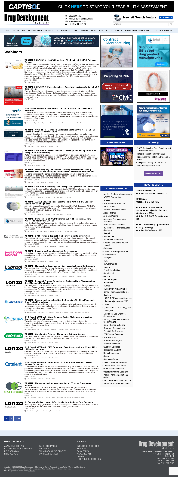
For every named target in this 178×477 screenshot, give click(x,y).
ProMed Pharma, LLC (113, 340)
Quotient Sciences (111, 347)
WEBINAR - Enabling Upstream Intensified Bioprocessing (50, 251)
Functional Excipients (63, 197)
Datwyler (107, 257)
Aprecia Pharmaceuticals (114, 209)
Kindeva (107, 295)
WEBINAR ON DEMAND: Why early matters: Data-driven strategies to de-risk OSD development (61, 88)
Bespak (106, 233)
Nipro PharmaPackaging (114, 325)
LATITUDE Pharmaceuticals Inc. (117, 298)
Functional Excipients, (63, 398)
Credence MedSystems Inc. (116, 251)
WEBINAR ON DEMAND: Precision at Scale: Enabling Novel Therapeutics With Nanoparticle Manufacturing (60, 152)
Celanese (107, 248)
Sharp (106, 356)
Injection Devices (99, 30)
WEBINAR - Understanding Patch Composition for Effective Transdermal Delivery (57, 384)
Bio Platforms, (32, 231)
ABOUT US (81, 448)
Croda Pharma (109, 254)
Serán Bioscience (111, 353)
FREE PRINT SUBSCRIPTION (89, 459)
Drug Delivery (81, 30)
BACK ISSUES (83, 451)
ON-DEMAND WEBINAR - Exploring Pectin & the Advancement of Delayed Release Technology (58, 363)
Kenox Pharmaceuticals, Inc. (116, 292)
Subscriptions (75, 16)
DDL (105, 261)
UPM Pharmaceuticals (113, 368)
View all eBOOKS (153, 173)
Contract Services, (51, 123)
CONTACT (81, 456)
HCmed (106, 286)
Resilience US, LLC (112, 350)
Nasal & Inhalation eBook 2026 (151, 154)
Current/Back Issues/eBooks (81, 19)
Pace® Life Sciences (113, 331)
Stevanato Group (110, 359)
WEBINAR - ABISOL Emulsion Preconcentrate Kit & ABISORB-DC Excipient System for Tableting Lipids (58, 203)
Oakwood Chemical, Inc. (114, 328)
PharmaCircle (109, 337)
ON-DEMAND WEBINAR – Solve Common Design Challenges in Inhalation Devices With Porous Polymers (58, 318)
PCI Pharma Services (113, 334)
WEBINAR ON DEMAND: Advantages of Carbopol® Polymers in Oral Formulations (61, 187)
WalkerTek (31, 471)
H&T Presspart (110, 279)
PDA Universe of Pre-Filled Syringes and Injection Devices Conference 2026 (151, 210)
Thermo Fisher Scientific (114, 365)
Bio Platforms (64, 30)
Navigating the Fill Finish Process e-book (153, 158)
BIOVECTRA (108, 236)
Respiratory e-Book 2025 (148, 165)
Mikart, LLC (108, 310)
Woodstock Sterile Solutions (116, 383)
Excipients (116, 30)
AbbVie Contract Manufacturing (117, 194)
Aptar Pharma (109, 213)
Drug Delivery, (62, 123)
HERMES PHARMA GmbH (115, 289)
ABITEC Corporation (112, 197)
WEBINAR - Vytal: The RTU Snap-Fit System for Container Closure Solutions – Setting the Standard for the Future (60, 131)
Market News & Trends (78, 21)
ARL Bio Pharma (110, 216)
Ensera (106, 267)
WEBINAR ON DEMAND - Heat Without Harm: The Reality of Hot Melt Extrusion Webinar (60, 61)
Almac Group (109, 206)
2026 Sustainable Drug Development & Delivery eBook (154, 149)
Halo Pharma (109, 282)
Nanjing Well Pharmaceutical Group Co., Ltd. (116, 320)
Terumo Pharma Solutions (115, 362)
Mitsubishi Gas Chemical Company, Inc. (114, 315)
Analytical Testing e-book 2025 (151, 162)
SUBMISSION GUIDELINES (88, 446)
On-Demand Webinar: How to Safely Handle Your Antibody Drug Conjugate (58, 402)
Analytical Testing (15, 30)
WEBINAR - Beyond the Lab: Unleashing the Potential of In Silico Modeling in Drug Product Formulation (59, 301)
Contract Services (163, 30)
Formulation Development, (46, 197)
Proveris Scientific (111, 343)
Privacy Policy (62, 467)
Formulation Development (138, 30)
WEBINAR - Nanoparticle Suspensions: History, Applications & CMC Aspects (59, 266)
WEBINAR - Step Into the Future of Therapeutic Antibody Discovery (55, 334)
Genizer (107, 276)
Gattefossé (108, 273)
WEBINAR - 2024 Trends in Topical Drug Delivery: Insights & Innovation (57, 236)
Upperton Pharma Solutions (116, 372)
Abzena (106, 200)
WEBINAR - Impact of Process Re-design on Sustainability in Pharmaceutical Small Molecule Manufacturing (59, 282)
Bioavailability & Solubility (41, 30)
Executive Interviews (77, 24)
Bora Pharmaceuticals (113, 239)
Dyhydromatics (110, 264)
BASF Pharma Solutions (114, 224)
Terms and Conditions (77, 467)
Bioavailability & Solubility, (35, 123)
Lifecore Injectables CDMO (115, 301)
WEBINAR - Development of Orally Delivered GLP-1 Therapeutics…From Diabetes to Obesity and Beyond (57, 220)
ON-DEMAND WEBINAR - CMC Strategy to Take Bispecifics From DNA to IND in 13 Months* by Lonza (60, 348)
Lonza (106, 304)
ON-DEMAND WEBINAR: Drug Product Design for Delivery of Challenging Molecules (58, 109)
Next (18, 418)
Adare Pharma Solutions (114, 203)
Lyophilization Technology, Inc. (117, 307)
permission (67, 469)
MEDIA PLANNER (84, 454)
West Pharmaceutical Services (117, 380)
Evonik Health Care (112, 270)
